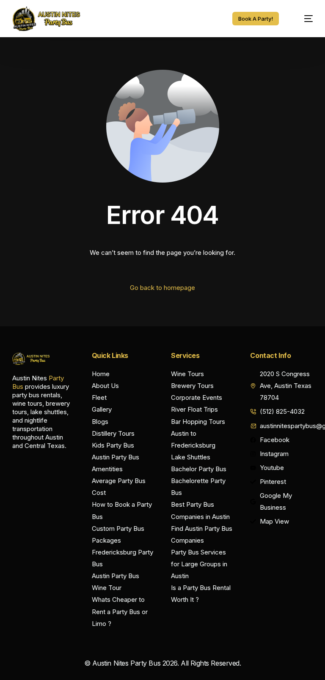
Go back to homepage (162, 288)
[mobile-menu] (303, 18)
